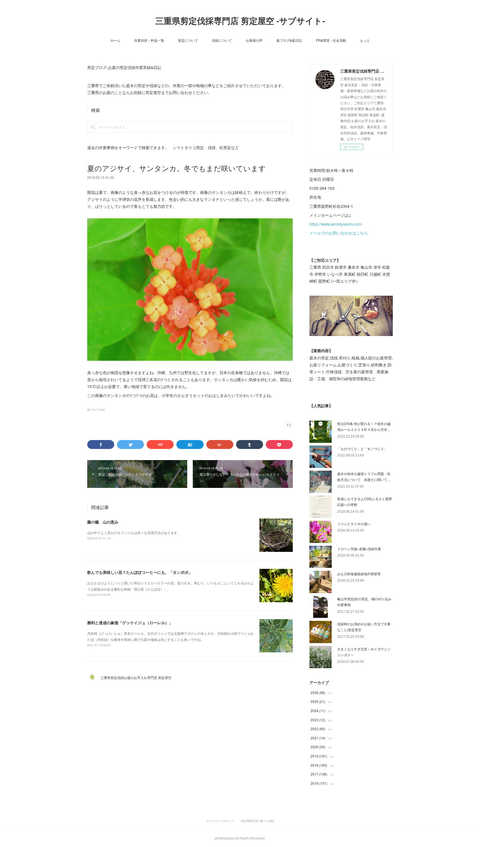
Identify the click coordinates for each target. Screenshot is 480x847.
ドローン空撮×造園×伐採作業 (359, 548)
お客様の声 (254, 40)
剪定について (188, 40)
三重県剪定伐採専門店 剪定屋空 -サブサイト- (240, 21)
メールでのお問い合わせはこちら (338, 233)
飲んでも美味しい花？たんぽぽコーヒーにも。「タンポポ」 (139, 572)
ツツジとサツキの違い (354, 523)
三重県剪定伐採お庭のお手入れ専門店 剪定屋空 (138, 677)
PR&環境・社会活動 (331, 40)
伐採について (222, 40)
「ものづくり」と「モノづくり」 (362, 448)
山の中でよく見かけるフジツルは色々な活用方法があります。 (134, 532)
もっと (365, 40)
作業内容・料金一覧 (149, 40)
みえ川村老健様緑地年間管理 (359, 573)
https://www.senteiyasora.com (335, 224)
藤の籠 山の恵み (102, 522)
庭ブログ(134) (96, 410)
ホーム (115, 40)
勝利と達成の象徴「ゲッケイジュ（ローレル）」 (130, 622)
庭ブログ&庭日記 (289, 40)
